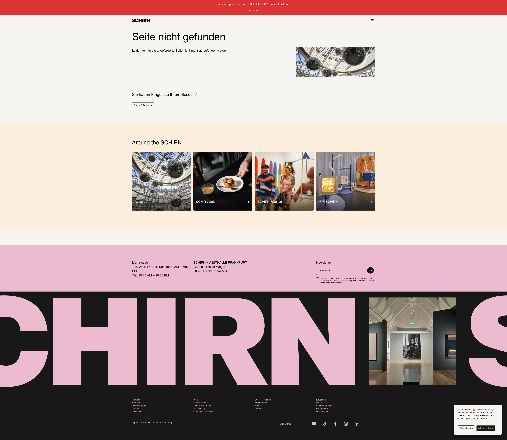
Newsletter (137, 412)
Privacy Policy (325, 280)
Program (136, 400)
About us (136, 403)
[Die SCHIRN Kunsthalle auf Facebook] (335, 424)
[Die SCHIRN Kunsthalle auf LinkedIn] (356, 424)
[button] (143, 105)
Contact (135, 409)
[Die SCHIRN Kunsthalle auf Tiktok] (325, 424)
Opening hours (139, 406)
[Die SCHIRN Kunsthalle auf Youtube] (314, 424)
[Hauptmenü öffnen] (372, 20)
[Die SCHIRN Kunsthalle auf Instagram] (346, 424)
